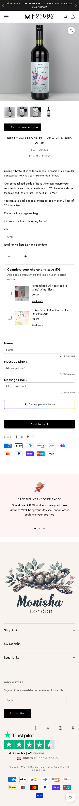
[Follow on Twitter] (48, 728)
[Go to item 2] (22, 111)
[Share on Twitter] (22, 436)
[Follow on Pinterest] (73, 728)
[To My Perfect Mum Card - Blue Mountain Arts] (22, 318)
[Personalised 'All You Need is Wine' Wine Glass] (22, 293)
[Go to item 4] (48, 111)
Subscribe (17, 713)
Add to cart (39, 424)
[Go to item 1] (9, 111)
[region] (39, 502)
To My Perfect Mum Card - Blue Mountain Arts (50, 312)
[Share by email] (33, 436)
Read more (37, 301)
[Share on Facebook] (16, 436)
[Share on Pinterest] (27, 436)
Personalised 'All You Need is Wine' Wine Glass (49, 287)
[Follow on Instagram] (60, 728)
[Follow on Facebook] (35, 728)
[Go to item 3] (35, 111)
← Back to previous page (22, 127)
